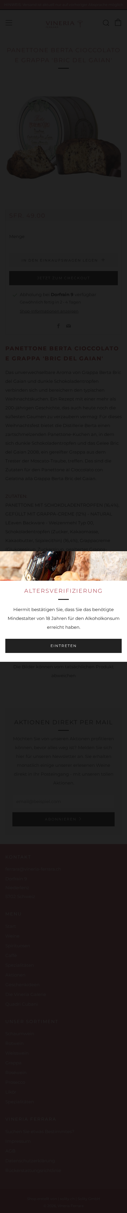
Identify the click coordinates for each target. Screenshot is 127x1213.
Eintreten (64, 646)
